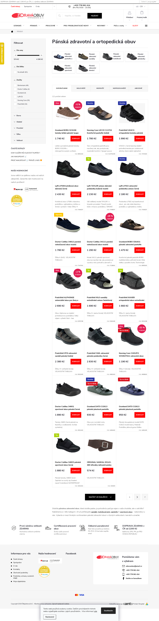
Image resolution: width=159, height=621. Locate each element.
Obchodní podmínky (20, 573)
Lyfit (20, 97)
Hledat (94, 15)
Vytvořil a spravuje (116, 604)
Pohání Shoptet (139, 604)
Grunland (21, 93)
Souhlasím (108, 610)
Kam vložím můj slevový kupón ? (25, 153)
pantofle (114, 512)
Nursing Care (23, 100)
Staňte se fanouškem (134, 578)
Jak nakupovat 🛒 (19, 157)
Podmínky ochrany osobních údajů (23, 577)
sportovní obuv (126, 512)
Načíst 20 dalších (98, 497)
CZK (141, 6)
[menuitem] (19, 25)
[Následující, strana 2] (137, 497)
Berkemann (23, 85)
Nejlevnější (81, 88)
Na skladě (22, 72)
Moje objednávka (19, 581)
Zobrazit (76, 138)
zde (95, 611)
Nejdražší (100, 88)
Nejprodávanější (119, 88)
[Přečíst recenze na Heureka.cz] (28, 200)
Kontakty (16, 569)
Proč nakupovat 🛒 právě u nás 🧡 (26, 160)
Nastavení (49, 617)
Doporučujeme (61, 88)
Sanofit (21, 108)
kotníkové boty (104, 512)
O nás (38, 6)
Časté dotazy (15, 6)
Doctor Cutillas (23, 89)
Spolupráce (28, 6)
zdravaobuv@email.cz (134, 566)
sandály (94, 512)
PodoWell (22, 104)
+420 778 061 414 (132, 570)
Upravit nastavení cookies (60, 604)
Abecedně (138, 88)
